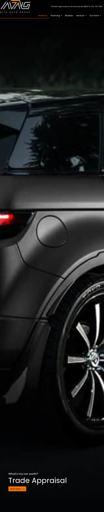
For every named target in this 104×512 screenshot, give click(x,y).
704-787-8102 (96, 6)
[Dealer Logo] (15, 6)
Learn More (16, 488)
